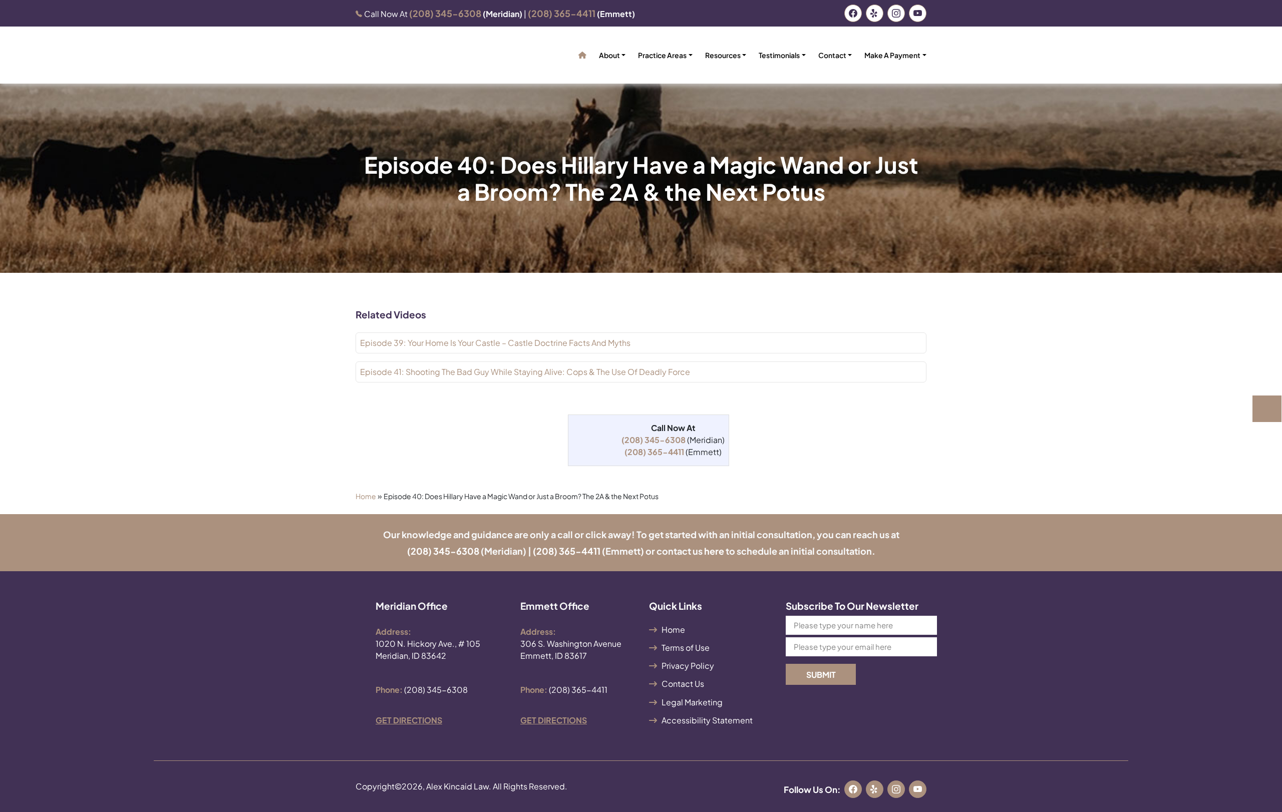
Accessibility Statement (707, 720)
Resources (723, 55)
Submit (821, 674)
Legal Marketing (692, 702)
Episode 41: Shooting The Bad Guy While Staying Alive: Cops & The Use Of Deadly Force (525, 371)
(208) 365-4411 (566, 551)
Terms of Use (686, 647)
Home (366, 496)
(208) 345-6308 (443, 551)
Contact (832, 55)
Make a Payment (892, 55)
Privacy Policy (688, 665)
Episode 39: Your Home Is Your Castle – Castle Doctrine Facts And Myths (495, 342)
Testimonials (779, 55)
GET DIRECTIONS (409, 720)
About (609, 55)
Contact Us (683, 683)
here (714, 551)
